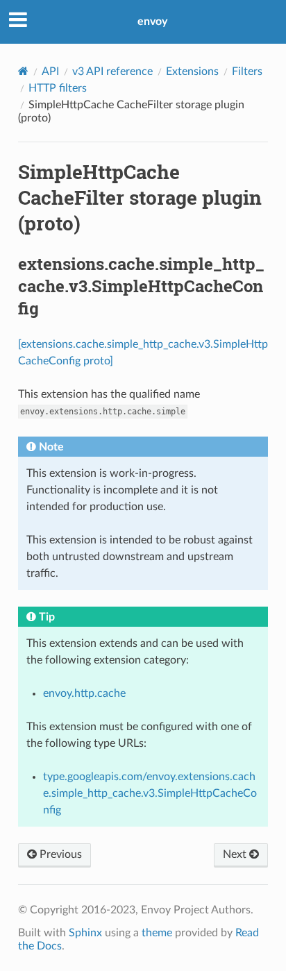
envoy (152, 21)
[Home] (23, 71)
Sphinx (85, 932)
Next (236, 854)
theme (157, 932)
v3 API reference (112, 71)
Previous (59, 854)
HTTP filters (57, 88)
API (50, 71)
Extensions (192, 71)
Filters (247, 71)
